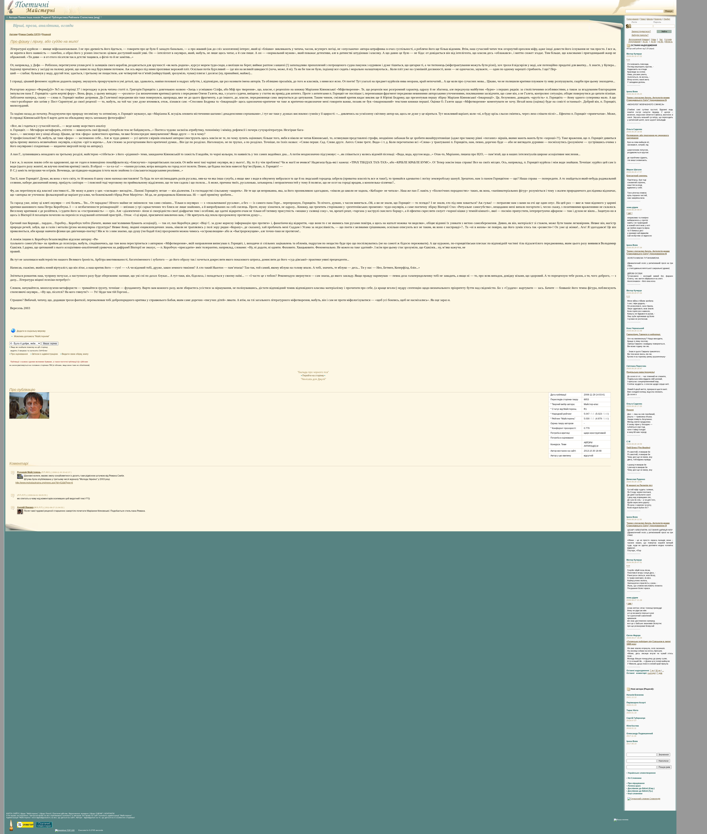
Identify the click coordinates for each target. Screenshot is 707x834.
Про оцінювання (19, 354)
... (663, 670)
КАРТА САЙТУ (12, 813)
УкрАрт (667, 19)
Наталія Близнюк (635, 695)
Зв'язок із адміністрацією (45, 354)
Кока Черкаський (635, 328)
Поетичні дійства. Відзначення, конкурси (71, 813)
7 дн (652, 670)
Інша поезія (34, 17)
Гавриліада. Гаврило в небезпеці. (644, 334)
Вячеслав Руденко (636, 479)
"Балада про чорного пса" (313, 372)
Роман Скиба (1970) (29, 34)
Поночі (630, 410)
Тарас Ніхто (632, 710)
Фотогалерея (635, 39)
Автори (13, 17)
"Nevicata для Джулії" (313, 379)
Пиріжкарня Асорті (636, 702)
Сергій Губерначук (636, 718)
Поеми (22, 17)
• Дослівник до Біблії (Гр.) (640, 791)
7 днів (659, 673)
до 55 (653, 42)
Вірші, (19, 25)
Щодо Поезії (46, 813)
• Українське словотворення (641, 773)
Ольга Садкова (634, 129)
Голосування (633, 19)
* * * (628, 60)
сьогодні (651, 673)
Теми (643, 19)
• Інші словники (634, 793)
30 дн (657, 670)
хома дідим (632, 207)
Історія (668, 39)
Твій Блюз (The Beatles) (638, 447)
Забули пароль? (640, 35)
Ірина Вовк (632, 91)
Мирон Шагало (634, 169)
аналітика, (50, 25)
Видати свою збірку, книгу (75, 354)
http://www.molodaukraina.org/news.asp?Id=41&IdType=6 (44, 482)
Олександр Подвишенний (640, 733)
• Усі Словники (634, 778)
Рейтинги (73, 17)
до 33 (645, 42)
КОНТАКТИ (109, 813)
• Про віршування (635, 783)
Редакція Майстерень (29, 472)
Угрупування (634, 42)
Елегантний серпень (637, 176)
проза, (32, 25)
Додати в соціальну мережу (31, 331)
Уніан (653, 39)
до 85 (661, 42)
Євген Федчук (634, 635)
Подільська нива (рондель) (641, 372)
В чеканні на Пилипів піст (640, 485)
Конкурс (658, 19)
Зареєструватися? (641, 31)
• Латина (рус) (634, 786)
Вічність (669, 42)
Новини (645, 39)
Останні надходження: (638, 670)
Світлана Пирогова (636, 366)
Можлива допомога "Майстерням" (31, 336)
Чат (661, 39)
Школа (650, 19)
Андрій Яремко (25, 507)
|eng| (97, 17)
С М (628, 441)
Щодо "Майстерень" (30, 813)
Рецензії (46, 17)
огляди (67, 25)
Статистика (86, 17)
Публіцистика (60, 17)
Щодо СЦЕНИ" (96, 813)
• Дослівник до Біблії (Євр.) (641, 788)
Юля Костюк (633, 726)
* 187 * (629, 213)
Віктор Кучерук (634, 54)
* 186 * (629, 604)
